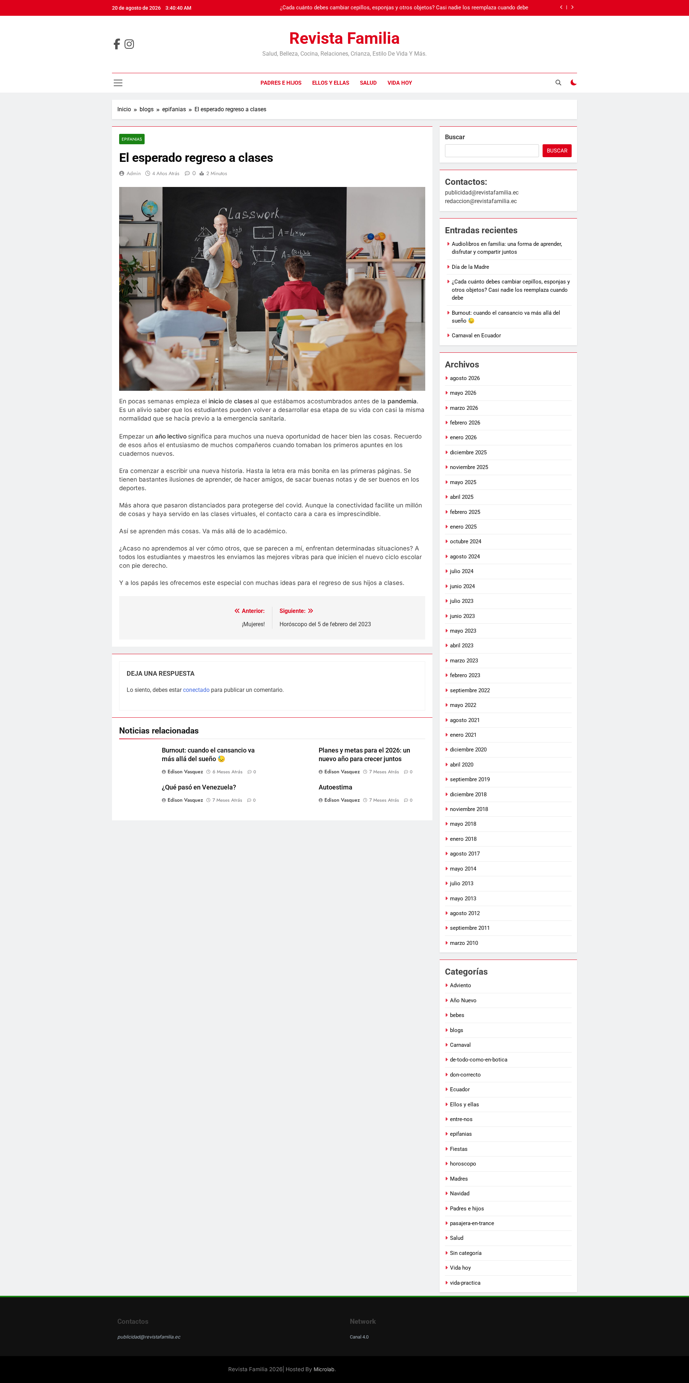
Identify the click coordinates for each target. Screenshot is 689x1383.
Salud (368, 83)
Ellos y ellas (330, 83)
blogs (456, 1030)
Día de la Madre (470, 267)
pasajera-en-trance (472, 1223)
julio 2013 (461, 883)
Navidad (459, 1193)
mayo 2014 (463, 869)
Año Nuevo (463, 1000)
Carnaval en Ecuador (476, 335)
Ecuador (460, 1089)
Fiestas (459, 1149)
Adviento (460, 985)
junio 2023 (462, 616)
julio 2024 (461, 571)
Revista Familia (344, 38)
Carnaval (460, 1045)
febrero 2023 (465, 675)
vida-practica (465, 1283)
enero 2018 (463, 839)
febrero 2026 (465, 422)
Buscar (455, 137)
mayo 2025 (463, 482)
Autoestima (335, 787)
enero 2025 (463, 527)
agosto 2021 (465, 720)
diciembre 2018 (468, 794)
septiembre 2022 (470, 690)
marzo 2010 (464, 943)
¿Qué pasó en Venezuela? (199, 787)
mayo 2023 (463, 631)
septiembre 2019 (470, 779)
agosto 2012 (465, 913)
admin (134, 173)
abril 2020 (461, 764)
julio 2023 (461, 601)
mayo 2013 (463, 898)
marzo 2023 (464, 660)
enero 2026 (463, 437)
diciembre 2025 (468, 452)
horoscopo (463, 1164)
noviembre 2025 (469, 467)
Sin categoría (466, 1253)
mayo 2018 (463, 824)
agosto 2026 (465, 378)
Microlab (324, 1369)
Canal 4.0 (359, 1337)
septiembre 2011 (470, 928)
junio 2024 (462, 586)
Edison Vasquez (185, 771)
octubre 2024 (465, 541)
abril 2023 (461, 645)
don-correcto (465, 1075)
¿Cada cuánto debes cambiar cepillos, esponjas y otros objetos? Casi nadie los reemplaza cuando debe (404, 8)
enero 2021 (463, 735)
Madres (459, 1179)
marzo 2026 (464, 408)
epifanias (132, 139)
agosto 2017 (465, 853)
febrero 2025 (465, 512)
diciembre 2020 (468, 749)
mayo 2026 (463, 393)
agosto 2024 (465, 556)
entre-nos (461, 1119)
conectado (196, 689)
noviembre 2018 (469, 809)
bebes (457, 1015)
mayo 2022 (463, 705)
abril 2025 (461, 497)
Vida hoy (400, 83)
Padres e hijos (281, 83)
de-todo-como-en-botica (478, 1059)
